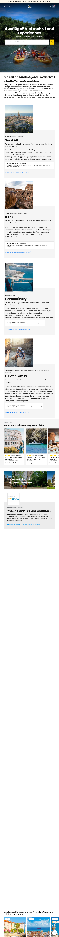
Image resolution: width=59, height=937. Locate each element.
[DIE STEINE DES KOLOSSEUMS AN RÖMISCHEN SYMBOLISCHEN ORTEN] (14, 446)
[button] (50, 6)
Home (5, 496)
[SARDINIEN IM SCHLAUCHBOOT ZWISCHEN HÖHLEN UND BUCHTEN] (36, 446)
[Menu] (5, 6)
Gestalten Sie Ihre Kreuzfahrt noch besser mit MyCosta (23, 524)
